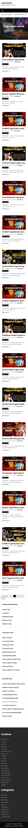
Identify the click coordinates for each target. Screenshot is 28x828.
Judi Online (4, 807)
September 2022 (6, 780)
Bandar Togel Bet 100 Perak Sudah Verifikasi (14, 94)
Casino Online (5, 802)
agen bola (4, 795)
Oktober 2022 (5, 778)
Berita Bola (4, 797)
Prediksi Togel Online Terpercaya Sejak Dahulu (14, 128)
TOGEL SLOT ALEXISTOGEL (9, 702)
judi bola (3, 805)
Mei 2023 (3, 761)
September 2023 (6, 751)
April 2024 (4, 749)
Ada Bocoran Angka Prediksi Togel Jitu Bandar (14, 404)
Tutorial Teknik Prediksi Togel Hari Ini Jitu (14, 163)
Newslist (7, 826)
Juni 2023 (3, 758)
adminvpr (18, 62)
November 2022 (5, 775)
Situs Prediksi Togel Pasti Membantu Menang (14, 60)
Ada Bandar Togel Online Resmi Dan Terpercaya (14, 473)
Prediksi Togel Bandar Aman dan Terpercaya (14, 232)
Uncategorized (6, 236)
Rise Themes (19, 826)
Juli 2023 (3, 756)
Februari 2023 (5, 768)
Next (3, 598)
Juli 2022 (3, 785)
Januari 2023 (5, 770)
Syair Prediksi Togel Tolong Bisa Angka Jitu (14, 266)
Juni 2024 (4, 744)
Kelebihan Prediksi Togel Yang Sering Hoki (14, 335)
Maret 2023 (4, 766)
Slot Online (4, 812)
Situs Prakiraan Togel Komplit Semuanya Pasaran (14, 197)
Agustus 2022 (5, 782)
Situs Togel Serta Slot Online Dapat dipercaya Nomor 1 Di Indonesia (14, 578)
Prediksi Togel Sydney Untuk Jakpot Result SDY (14, 544)
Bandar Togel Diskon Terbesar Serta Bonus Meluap (14, 507)
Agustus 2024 (5, 739)
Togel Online (5, 64)
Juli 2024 (3, 742)
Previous (5, 596)
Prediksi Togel (5, 809)
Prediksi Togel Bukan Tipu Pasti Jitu (14, 301)
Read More (5, 71)
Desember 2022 (5, 773)
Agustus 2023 (5, 754)
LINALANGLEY (6, 3)
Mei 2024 (3, 746)
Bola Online (4, 800)
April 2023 (4, 763)
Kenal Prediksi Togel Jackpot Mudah (14, 370)
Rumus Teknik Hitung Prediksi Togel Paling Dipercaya (14, 439)
